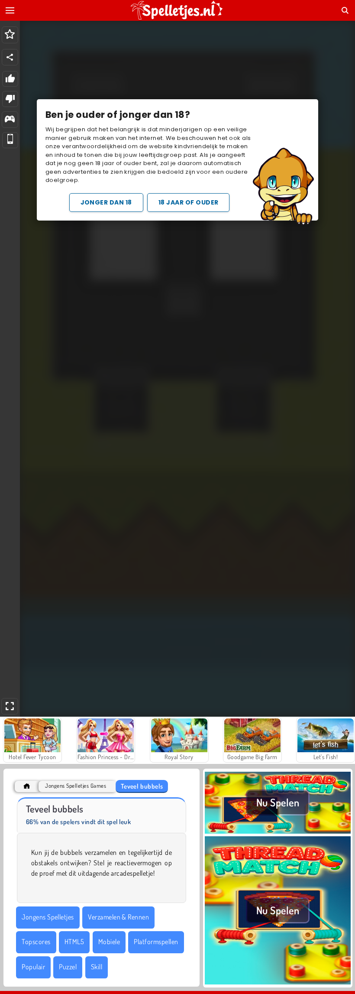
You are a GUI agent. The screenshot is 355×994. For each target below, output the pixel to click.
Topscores (36, 941)
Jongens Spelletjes (48, 917)
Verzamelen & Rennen (118, 917)
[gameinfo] (10, 119)
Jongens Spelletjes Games (75, 786)
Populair (33, 966)
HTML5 (74, 941)
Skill (96, 966)
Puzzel (68, 966)
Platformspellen (156, 941)
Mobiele (109, 941)
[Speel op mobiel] (10, 140)
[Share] (10, 57)
